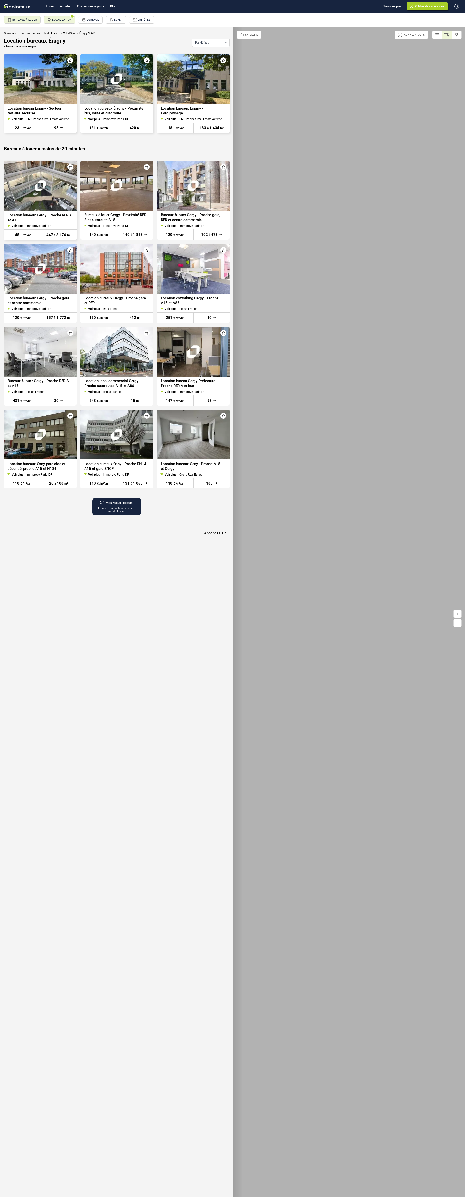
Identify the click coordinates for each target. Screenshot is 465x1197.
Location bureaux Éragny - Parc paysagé (182, 110)
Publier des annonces (429, 6)
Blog (113, 6)
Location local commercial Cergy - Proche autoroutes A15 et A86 (112, 383)
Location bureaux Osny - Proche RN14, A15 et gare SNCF (115, 466)
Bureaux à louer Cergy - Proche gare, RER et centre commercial (190, 217)
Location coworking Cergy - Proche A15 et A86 (189, 300)
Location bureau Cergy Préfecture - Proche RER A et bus (189, 383)
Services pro (392, 6)
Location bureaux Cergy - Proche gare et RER (115, 300)
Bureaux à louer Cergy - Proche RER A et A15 (38, 383)
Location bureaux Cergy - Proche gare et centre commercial (38, 300)
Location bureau (30, 33)
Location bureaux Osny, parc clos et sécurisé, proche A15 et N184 (36, 466)
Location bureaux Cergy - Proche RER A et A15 (40, 217)
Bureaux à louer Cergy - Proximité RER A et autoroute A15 (115, 217)
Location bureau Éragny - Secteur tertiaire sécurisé (34, 110)
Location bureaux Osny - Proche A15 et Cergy (190, 466)
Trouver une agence (90, 6)
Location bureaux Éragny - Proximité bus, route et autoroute (113, 110)
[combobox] (210, 43)
